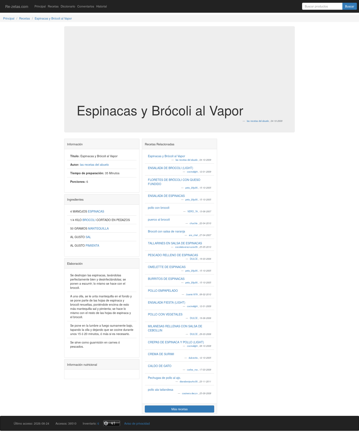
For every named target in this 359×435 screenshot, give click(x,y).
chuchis (194, 223)
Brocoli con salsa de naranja (166, 231)
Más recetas (179, 409)
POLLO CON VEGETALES (165, 314)
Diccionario (68, 6)
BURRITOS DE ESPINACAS (166, 279)
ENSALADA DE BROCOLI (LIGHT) (170, 168)
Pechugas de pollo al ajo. (164, 378)
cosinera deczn (190, 393)
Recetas (53, 6)
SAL (88, 237)
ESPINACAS (96, 211)
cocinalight (192, 171)
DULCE (194, 258)
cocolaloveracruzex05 (186, 246)
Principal (40, 6)
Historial (101, 6)
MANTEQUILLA (98, 228)
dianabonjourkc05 (189, 381)
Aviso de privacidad (137, 423)
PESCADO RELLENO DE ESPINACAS (173, 255)
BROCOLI (89, 220)
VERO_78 (192, 211)
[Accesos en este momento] (111, 423)
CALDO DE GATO (159, 366)
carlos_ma (192, 369)
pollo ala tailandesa (160, 389)
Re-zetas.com (16, 6)
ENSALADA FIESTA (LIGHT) (166, 302)
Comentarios (85, 6)
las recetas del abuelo (187, 159)
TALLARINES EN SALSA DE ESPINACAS (175, 243)
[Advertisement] (179, 69)
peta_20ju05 (191, 187)
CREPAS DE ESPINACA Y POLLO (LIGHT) (176, 342)
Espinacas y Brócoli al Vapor (166, 156)
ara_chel (193, 235)
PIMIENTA (92, 245)
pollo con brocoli (158, 207)
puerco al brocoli (159, 219)
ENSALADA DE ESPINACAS (166, 196)
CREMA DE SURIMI (161, 354)
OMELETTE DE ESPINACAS (167, 267)
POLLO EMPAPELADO (163, 290)
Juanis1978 (192, 294)
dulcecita (193, 357)
